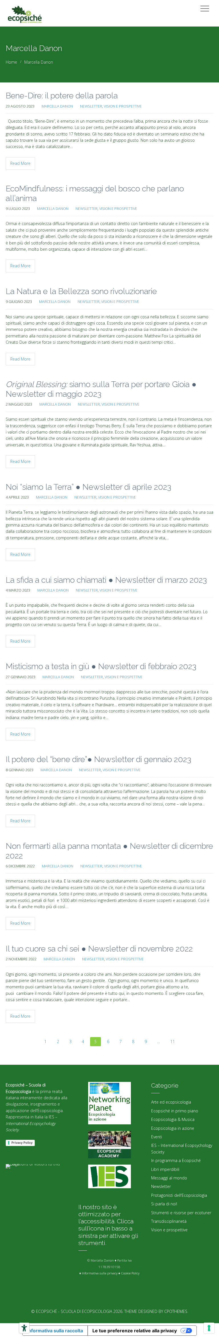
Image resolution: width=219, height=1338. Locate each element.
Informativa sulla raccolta (55, 1330)
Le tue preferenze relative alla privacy (134, 1330)
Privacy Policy (22, 1143)
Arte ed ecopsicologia (171, 1102)
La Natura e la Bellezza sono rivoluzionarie (81, 291)
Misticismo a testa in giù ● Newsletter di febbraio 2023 (101, 666)
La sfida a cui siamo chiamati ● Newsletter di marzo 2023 (106, 580)
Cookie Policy (130, 1273)
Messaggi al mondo (169, 1178)
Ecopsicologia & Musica (172, 1119)
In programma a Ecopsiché (176, 1160)
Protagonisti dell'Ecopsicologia (179, 1195)
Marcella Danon (57, 106)
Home (11, 62)
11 (172, 1041)
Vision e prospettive (123, 106)
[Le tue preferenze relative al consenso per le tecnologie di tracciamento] (209, 1328)
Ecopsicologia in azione (172, 1128)
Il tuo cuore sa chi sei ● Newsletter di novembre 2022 (99, 949)
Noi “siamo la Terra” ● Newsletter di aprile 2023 (88, 487)
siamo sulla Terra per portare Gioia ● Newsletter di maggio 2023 (101, 389)
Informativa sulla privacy (99, 1273)
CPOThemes (175, 1311)
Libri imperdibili (165, 1169)
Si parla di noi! (164, 1204)
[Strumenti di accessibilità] (24, 1328)
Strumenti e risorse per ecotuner (181, 1212)
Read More (20, 163)
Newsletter (91, 106)
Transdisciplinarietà (168, 1221)
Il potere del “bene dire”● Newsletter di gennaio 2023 (98, 759)
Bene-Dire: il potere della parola (62, 95)
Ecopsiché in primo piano (174, 1111)
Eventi (156, 1136)
